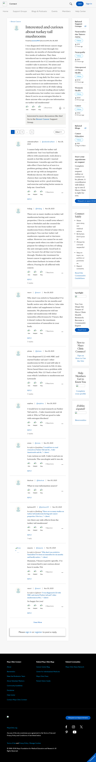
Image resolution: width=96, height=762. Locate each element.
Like (27, 109)
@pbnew (38, 351)
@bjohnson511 (44, 507)
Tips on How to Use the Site (80, 358)
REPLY (29, 199)
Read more (82, 330)
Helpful (33, 109)
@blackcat (40, 480)
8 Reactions (50, 383)
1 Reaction (49, 528)
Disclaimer (10, 690)
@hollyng (38, 209)
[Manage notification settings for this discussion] (60, 108)
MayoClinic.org (12, 728)
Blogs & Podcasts (39, 11)
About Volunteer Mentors (15, 681)
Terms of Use (11, 743)
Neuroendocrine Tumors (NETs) (80, 34)
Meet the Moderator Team (16, 676)
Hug (39, 109)
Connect (13, 3)
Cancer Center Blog (43, 667)
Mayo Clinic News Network (75, 667)
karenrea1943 (40, 41)
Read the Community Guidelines (80, 275)
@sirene (37, 443)
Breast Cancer (15, 21)
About (9, 667)
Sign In (89, 3)
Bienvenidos (80, 420)
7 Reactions (50, 272)
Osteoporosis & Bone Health (80, 70)
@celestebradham (48, 142)
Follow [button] (79, 41)
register (38, 632)
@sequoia (39, 548)
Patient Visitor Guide (43, 681)
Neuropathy (80, 52)
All (85, 26)
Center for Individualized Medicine (48, 671)
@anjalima (40, 403)
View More (37, 622)
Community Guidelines (14, 686)
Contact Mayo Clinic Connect (17, 700)
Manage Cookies (35, 743)
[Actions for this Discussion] (64, 108)
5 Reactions (50, 192)
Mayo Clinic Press (42, 676)
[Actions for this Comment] (62, 193)
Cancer (78, 105)
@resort (38, 292)
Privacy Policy (23, 743)
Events (54, 11)
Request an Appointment (78, 717)
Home (5, 11)
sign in (28, 632)
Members (66, 11)
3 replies (30, 283)
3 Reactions (50, 464)
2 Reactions (48, 108)
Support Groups (20, 11)
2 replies (30, 434)
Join (80, 3)
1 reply (29, 538)
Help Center (80, 11)
